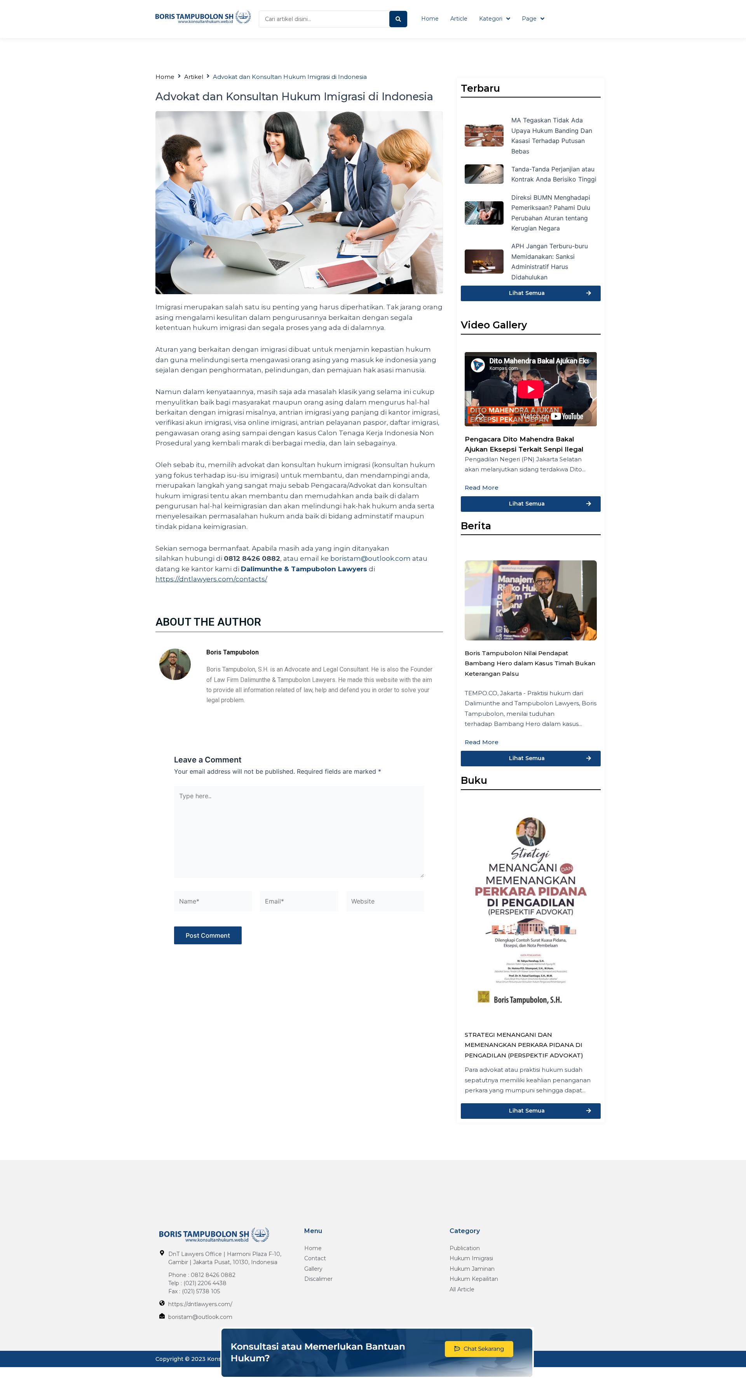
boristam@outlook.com (370, 558)
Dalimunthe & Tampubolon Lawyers (304, 569)
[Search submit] (398, 19)
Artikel (193, 76)
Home (164, 76)
